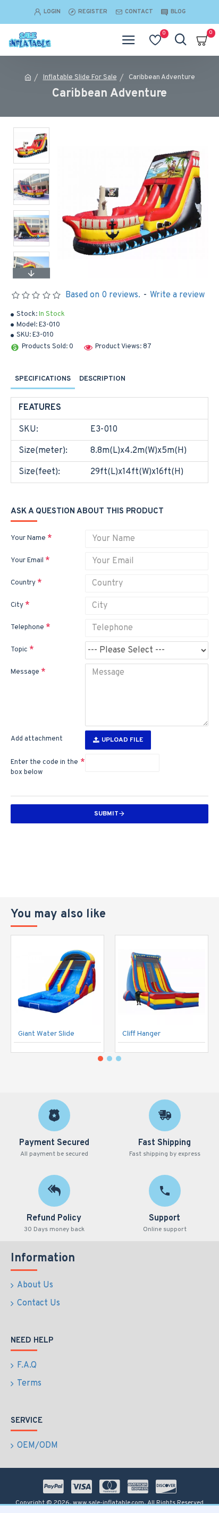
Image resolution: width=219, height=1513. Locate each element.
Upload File (122, 740)
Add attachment (37, 739)
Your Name (28, 538)
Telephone (27, 627)
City (17, 605)
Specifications (43, 379)
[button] (31, 130)
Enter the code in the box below (44, 767)
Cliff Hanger (141, 1033)
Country (23, 583)
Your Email (27, 560)
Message (25, 672)
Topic (19, 650)
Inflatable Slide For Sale (80, 77)
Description (102, 379)
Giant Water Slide (46, 1033)
